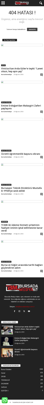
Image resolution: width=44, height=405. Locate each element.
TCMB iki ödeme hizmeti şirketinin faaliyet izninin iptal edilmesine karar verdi (22, 227)
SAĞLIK (4, 387)
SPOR (3, 65)
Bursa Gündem (6, 102)
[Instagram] (19, 311)
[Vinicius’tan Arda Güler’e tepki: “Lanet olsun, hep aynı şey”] (22, 55)
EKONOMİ (4, 222)
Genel (3, 373)
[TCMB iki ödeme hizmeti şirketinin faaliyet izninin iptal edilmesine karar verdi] (22, 211)
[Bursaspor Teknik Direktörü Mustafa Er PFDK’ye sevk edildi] (22, 174)
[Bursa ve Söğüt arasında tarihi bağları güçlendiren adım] (22, 251)
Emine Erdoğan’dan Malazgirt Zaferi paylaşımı (21, 107)
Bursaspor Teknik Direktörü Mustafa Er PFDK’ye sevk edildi (21, 189)
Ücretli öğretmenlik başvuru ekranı (20, 153)
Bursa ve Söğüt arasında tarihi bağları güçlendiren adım (22, 266)
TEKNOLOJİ (5, 380)
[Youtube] (29, 311)
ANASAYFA (32, 29)
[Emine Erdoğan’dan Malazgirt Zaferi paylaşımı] (22, 92)
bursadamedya (6, 74)
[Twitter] (24, 311)
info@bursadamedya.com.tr (25, 307)
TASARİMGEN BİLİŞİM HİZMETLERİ (22, 402)
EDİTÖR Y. (5, 391)
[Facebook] (15, 311)
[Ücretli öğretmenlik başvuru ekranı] (22, 135)
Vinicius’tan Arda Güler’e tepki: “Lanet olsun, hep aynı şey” (22, 70)
